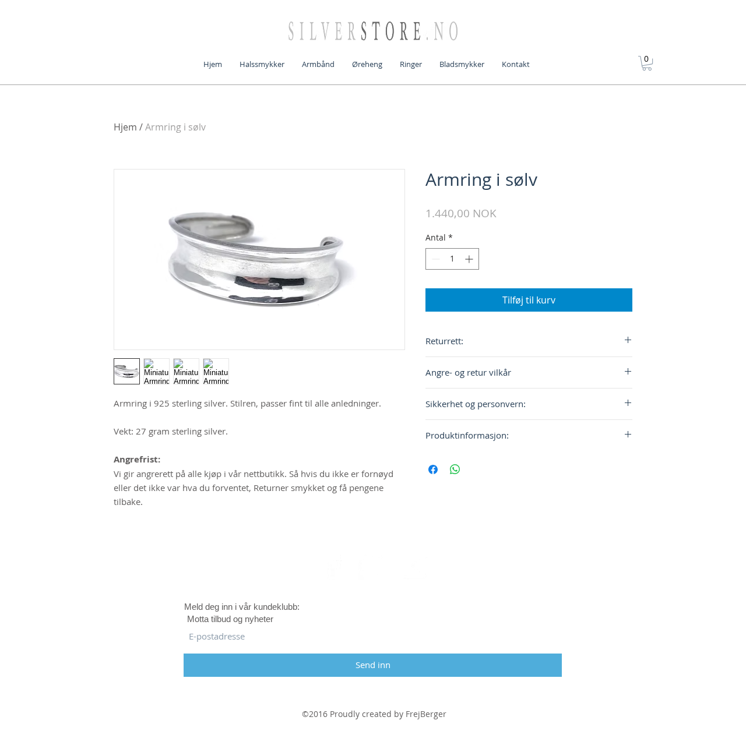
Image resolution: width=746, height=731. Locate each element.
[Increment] (470, 259)
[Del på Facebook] (433, 469)
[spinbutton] (452, 259)
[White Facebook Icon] (332, 565)
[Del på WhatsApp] (455, 469)
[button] (647, 63)
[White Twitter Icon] (373, 565)
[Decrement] (434, 259)
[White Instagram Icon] (413, 565)
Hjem (125, 127)
